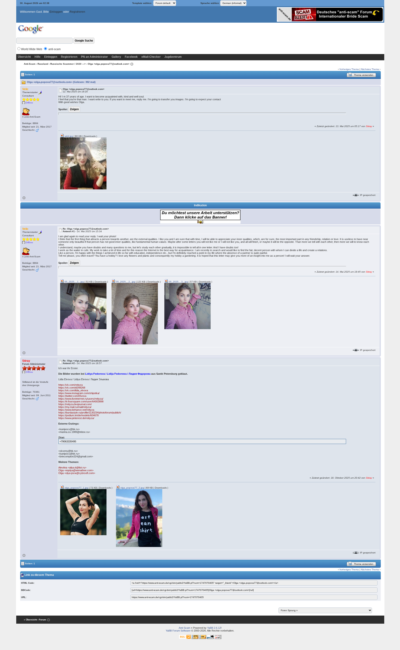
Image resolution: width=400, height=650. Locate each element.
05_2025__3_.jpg (178, 281)
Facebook (131, 56)
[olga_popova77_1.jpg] (83, 512)
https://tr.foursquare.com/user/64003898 (80, 401)
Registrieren (77, 11)
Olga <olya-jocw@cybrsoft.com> (76, 473)
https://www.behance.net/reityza (76, 409)
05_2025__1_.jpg (74, 281)
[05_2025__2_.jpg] (135, 313)
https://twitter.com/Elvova (72, 396)
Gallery (116, 56)
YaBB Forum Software (178, 630)
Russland (43, 64)
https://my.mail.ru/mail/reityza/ (74, 407)
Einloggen (56, 11)
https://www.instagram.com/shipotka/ (79, 393)
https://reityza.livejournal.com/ (75, 404)
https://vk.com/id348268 (71, 387)
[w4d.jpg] (83, 163)
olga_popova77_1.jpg (76, 487)
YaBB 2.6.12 (214, 627)
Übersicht (24, 56)
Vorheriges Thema (349, 69)
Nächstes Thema (370, 69)
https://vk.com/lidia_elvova (73, 390)
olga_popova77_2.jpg (132, 487)
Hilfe (37, 56)
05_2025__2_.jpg (125, 281)
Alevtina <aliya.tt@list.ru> (72, 467)
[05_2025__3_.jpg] (187, 306)
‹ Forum (42, 619)
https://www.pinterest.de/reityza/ (76, 418)
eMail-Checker (151, 56)
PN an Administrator (94, 56)
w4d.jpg (68, 136)
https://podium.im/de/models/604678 (78, 415)
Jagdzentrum (173, 56)
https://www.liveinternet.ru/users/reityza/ (80, 398)
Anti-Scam (29, 64)
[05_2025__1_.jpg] (83, 306)
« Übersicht (30, 619)
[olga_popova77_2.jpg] (139, 517)
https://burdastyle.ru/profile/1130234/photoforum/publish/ (89, 412)
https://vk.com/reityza (70, 384)
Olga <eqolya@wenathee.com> (76, 470)
